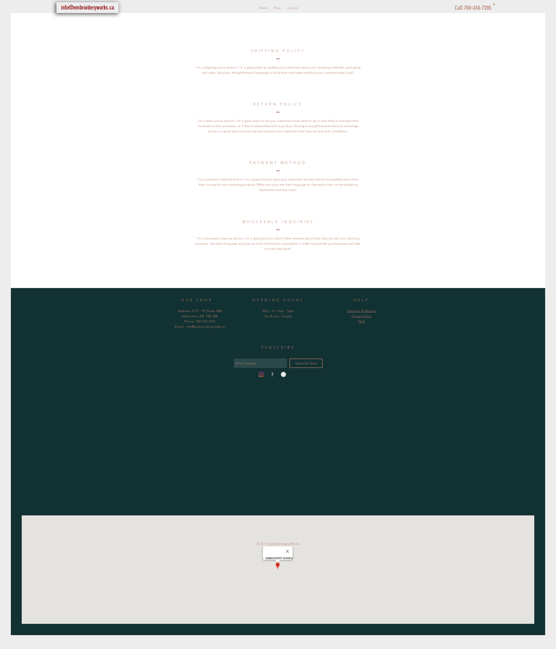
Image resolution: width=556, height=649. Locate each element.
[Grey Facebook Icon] (272, 374)
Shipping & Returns (361, 311)
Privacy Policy (361, 316)
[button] (494, 4)
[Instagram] (261, 374)
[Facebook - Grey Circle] (283, 374)
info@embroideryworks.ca (205, 326)
